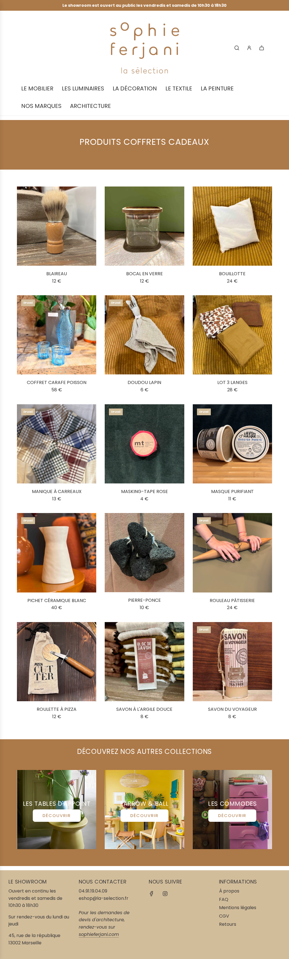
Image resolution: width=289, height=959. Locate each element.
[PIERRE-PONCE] (144, 552)
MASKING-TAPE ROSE (144, 491)
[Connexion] (249, 48)
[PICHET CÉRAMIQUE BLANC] (56, 552)
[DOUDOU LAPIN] (144, 334)
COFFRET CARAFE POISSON (56, 382)
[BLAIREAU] (56, 226)
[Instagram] (165, 893)
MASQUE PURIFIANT (232, 491)
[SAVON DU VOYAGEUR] (232, 661)
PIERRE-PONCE (144, 600)
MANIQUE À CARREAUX (57, 491)
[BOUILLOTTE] (232, 226)
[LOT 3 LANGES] (232, 334)
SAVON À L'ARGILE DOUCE (144, 709)
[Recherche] (237, 48)
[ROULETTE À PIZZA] (56, 661)
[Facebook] (151, 893)
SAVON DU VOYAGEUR (232, 709)
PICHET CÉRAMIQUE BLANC (56, 600)
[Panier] (261, 48)
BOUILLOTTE (232, 273)
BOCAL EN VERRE (144, 273)
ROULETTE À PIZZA (56, 709)
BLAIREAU (56, 273)
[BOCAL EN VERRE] (144, 226)
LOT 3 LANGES (232, 382)
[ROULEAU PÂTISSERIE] (232, 552)
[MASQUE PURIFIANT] (232, 443)
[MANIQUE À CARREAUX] (56, 443)
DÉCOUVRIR (57, 815)
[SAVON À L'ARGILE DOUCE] (144, 661)
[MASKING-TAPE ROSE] (144, 443)
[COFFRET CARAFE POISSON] (56, 334)
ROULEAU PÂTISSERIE (232, 600)
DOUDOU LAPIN (144, 382)
